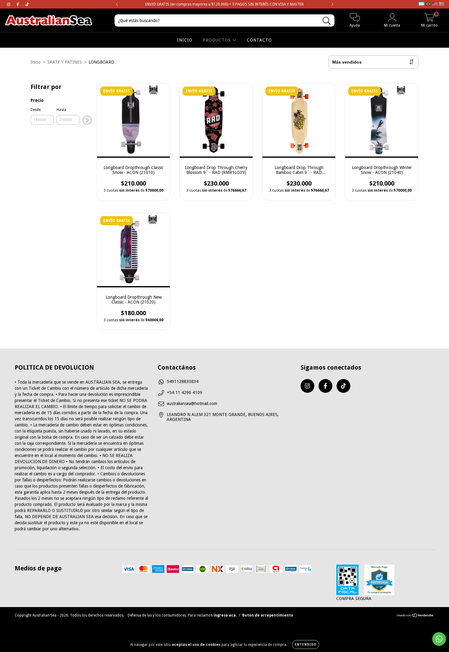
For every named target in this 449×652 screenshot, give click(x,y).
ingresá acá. (225, 615)
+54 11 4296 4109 (184, 392)
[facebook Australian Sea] (18, 4)
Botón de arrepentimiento (267, 615)
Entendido (305, 644)
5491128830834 (183, 381)
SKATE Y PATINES (64, 62)
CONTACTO (259, 40)
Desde (36, 110)
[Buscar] (326, 21)
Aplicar (87, 120)
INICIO (184, 40)
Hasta (61, 110)
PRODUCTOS (217, 40)
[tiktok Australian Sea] (27, 4)
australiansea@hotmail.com (192, 403)
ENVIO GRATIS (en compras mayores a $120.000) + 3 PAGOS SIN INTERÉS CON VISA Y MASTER (224, 4)
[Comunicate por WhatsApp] (439, 639)
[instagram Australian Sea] (9, 4)
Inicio (36, 62)
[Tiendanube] (415, 616)
